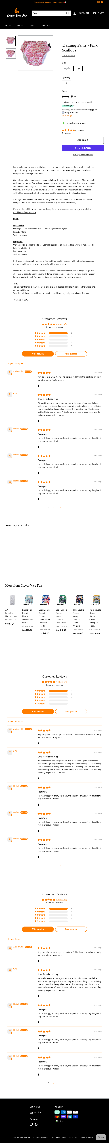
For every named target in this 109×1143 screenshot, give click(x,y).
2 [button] (53, 508)
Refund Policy (74, 1137)
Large (78, 68)
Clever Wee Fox (68, 55)
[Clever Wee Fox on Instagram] (31, 1124)
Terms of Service (87, 1137)
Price (64, 91)
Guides (46, 25)
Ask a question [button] (71, 354)
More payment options (83, 155)
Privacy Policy (61, 1137)
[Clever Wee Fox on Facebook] (36, 1124)
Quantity (66, 77)
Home (8, 25)
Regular (67, 68)
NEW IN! (32, 25)
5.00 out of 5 (61, 324)
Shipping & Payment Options (43, 1137)
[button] (68, 130)
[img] (44, 373)
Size (64, 63)
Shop (20, 25)
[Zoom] (35, 53)
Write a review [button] (38, 354)
